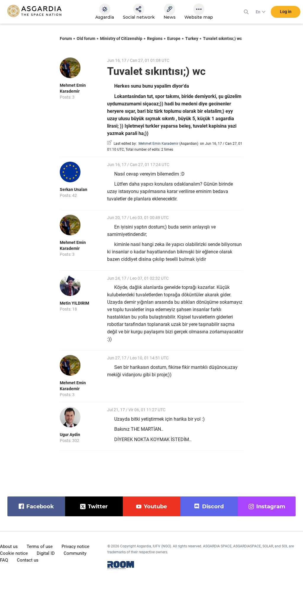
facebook (40, 506)
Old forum (86, 38)
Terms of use (40, 546)
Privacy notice (75, 546)
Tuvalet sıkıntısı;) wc (222, 38)
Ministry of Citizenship (121, 38)
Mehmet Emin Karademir (158, 144)
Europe (173, 38)
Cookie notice (14, 553)
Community (75, 553)
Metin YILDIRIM (74, 303)
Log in (285, 11)
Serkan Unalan (73, 189)
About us (9, 546)
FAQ (4, 560)
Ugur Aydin (70, 434)
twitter (98, 506)
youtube (155, 506)
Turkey (191, 38)
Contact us (27, 560)
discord (213, 506)
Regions (154, 38)
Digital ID (46, 553)
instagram (270, 506)
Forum (66, 38)
